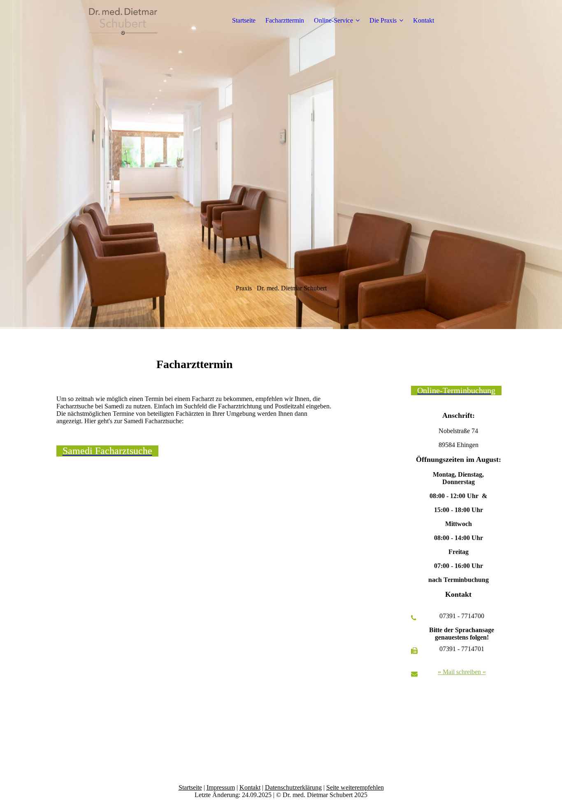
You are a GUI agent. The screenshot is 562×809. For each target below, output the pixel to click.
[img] (107, 20)
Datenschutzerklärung (293, 787)
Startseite (243, 20)
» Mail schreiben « (462, 671)
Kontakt (423, 20)
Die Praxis (383, 20)
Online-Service (333, 20)
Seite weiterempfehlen (355, 787)
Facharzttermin (284, 20)
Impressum (221, 787)
